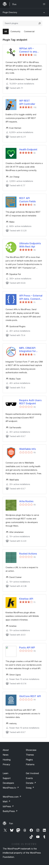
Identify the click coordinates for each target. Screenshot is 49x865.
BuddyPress (10, 811)
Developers (8, 783)
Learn (5, 773)
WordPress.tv (11, 787)
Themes (30, 754)
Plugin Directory (10, 12)
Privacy (6, 764)
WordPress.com (12, 796)
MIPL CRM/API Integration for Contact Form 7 (28, 349)
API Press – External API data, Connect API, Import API (30, 297)
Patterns (30, 764)
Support (7, 778)
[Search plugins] (39, 23)
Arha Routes (26, 501)
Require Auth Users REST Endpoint (30, 402)
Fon (11, 823)
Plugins (29, 759)
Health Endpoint (28, 149)
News (5, 754)
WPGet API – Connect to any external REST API (29, 50)
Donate (31, 783)
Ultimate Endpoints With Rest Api (30, 245)
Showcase (31, 750)
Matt (6, 801)
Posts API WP (27, 647)
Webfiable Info (27, 448)
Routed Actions (28, 553)
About (6, 750)
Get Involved (32, 773)
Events (29, 778)
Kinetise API (26, 598)
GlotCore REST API (30, 696)
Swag (30, 787)
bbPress (8, 806)
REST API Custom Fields (27, 200)
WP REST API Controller (27, 102)
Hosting (6, 759)
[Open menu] (44, 4)
